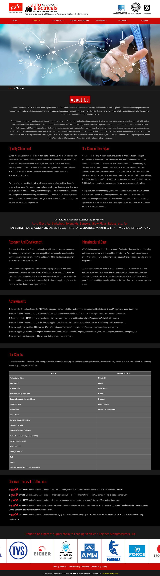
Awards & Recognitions (79, 21)
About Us (36, 21)
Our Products (57, 21)
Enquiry (144, 21)
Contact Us (123, 21)
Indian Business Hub (110, 573)
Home (14, 21)
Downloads (101, 21)
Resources (85, 567)
